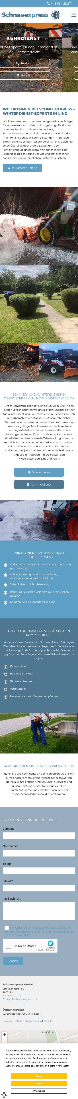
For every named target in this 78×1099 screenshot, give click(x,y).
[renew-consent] (4, 1095)
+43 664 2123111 (62, 3)
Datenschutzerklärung (29, 1021)
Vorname (8, 828)
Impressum (9, 1021)
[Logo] (31, 15)
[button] (71, 15)
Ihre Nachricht (11, 898)
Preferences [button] (62, 1066)
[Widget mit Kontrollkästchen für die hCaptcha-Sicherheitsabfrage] (30, 946)
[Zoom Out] (4, 1040)
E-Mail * (8, 881)
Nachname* (10, 846)
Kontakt (48, 1021)
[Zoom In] (4, 1034)
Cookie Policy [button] (51, 1062)
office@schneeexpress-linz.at (21, 999)
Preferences (39, 1091)
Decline (39, 1083)
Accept (39, 1076)
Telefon (7, 864)
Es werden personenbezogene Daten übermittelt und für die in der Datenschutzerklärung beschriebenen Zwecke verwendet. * (39, 931)
